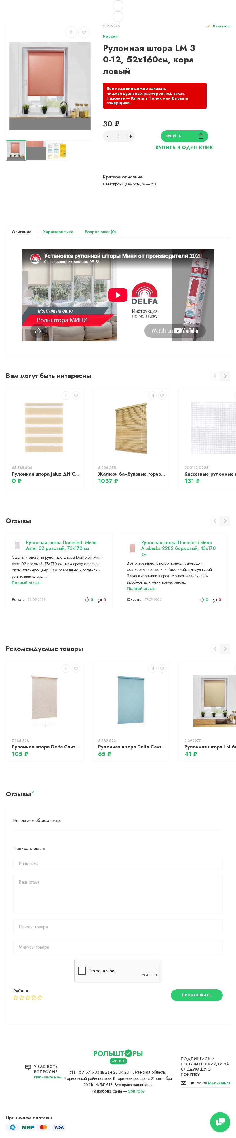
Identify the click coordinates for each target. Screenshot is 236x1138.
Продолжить (197, 995)
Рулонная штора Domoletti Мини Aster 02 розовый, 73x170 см (61, 545)
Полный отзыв (25, 583)
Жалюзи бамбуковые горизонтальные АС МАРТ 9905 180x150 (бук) (132, 474)
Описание (21, 232)
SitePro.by (136, 1091)
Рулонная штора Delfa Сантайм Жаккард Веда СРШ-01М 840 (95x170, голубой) (132, 747)
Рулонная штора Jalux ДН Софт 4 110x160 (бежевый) (46, 474)
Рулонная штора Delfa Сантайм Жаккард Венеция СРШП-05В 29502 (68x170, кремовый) (46, 747)
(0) (113, 232)
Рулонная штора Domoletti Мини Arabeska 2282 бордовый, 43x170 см (178, 548)
